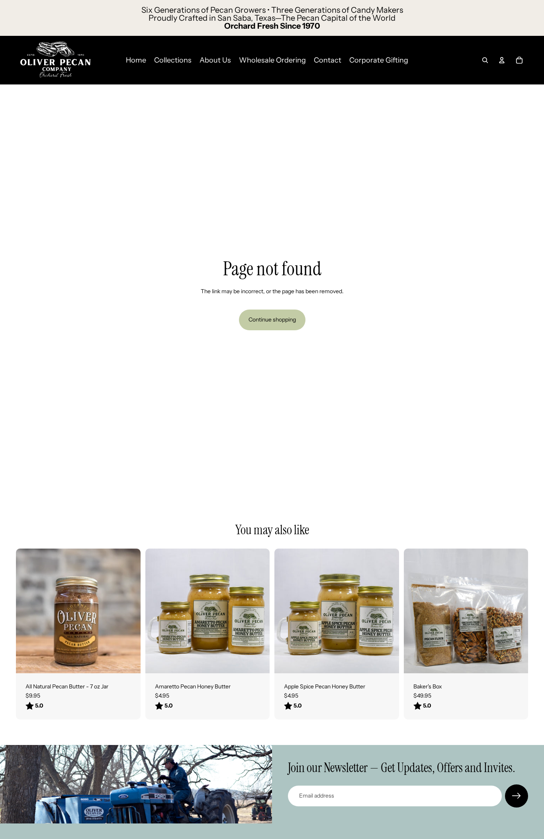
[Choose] (128, 661)
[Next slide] (258, 610)
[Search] (485, 60)
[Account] (502, 60)
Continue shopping (272, 319)
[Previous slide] (157, 610)
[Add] (516, 661)
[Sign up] (516, 796)
